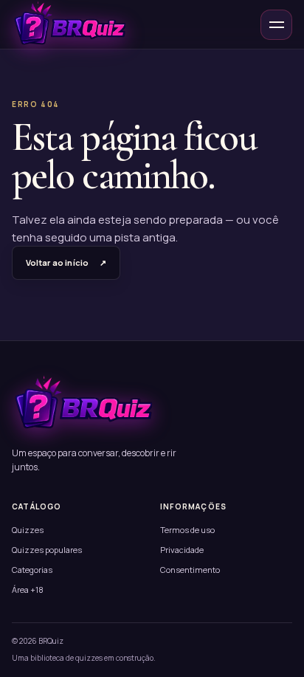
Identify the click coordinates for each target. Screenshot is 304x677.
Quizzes (28, 529)
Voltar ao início (66, 262)
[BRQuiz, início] (68, 24)
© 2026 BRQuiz (37, 641)
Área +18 (28, 589)
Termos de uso (187, 529)
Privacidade (182, 549)
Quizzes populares (47, 549)
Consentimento (190, 569)
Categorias (32, 569)
